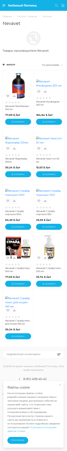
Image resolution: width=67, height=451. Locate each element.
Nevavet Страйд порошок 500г (14, 213)
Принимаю (18, 440)
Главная (7, 16)
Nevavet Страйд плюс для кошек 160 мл (17, 322)
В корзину (18, 122)
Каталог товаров (27, 16)
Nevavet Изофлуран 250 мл (47, 103)
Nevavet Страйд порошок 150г (45, 213)
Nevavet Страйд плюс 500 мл (17, 270)
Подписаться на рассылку (24, 354)
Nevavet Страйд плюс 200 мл (48, 270)
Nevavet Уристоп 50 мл (47, 160)
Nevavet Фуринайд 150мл (16, 160)
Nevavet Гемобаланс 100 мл (17, 108)
